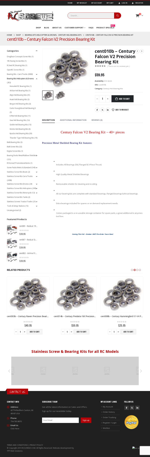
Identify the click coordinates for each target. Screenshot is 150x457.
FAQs (91, 27)
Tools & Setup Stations (16, 206)
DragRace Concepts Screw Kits (19, 56)
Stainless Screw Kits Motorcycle (19, 192)
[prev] (137, 51)
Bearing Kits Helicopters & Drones (20, 78)
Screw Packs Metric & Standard (19, 167)
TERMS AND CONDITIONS (17, 445)
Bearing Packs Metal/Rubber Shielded (21, 155)
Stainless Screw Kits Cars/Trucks (20, 176)
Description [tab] (48, 120)
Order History (109, 412)
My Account (96, 3)
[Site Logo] (30, 15)
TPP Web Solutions (15, 451)
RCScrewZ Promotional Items (18, 163)
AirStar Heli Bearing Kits (19, 90)
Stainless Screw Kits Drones (18, 184)
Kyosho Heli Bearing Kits (19, 133)
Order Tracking (109, 417)
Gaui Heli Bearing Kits (18, 120)
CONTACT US (17, 391)
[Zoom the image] (43, 358)
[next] (142, 51)
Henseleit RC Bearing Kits (19, 86)
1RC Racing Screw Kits (15, 61)
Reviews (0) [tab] (97, 120)
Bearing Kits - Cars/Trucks (17, 74)
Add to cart (124, 98)
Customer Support (74, 27)
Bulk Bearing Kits (13, 142)
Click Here (15, 428)
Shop (38, 27)
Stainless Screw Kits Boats (17, 172)
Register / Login (109, 422)
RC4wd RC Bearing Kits (16, 65)
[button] (43, 69)
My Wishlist (82, 3)
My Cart (110, 3)
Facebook (97, 110)
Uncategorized (13, 210)
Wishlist (106, 428)
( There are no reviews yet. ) (118, 66)
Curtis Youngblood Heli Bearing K (23, 108)
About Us (56, 27)
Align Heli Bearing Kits (18, 95)
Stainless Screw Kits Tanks (17, 197)
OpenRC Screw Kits (14, 70)
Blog (46, 27)
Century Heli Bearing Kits (113, 88)
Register (139, 3)
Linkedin (137, 408)
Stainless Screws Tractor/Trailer (19, 201)
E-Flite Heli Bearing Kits (18, 116)
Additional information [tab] (73, 120)
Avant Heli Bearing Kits (18, 99)
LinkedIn (107, 110)
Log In (124, 3)
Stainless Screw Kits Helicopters (19, 188)
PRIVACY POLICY (36, 445)
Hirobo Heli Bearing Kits (19, 129)
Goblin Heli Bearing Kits (19, 124)
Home (70, 3)
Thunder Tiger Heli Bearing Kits (22, 138)
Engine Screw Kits (14, 151)
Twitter (102, 110)
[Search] (117, 15)
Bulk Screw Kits (13, 146)
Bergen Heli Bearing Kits (19, 104)
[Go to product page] (12, 229)
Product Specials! (105, 27)
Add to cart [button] (35, 331)
